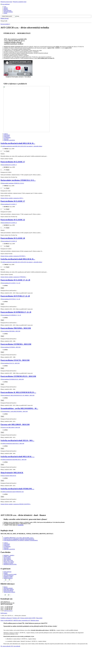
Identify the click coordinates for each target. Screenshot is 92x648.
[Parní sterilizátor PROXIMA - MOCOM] (10, 331)
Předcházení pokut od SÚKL (10, 564)
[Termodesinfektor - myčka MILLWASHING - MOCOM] (14, 411)
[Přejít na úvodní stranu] (5, 4)
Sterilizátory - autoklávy (8, 555)
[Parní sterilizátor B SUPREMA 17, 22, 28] (11, 315)
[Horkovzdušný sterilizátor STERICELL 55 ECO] (12, 183)
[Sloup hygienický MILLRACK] (8, 475)
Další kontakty (4, 613)
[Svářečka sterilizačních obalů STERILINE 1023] (12, 491)
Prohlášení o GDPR (8, 577)
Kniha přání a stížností (8, 589)
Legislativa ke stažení (8, 563)
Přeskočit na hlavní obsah (6, 1)
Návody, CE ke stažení (8, 561)
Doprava (5, 586)
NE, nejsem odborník (5, 646)
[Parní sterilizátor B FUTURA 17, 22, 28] (10, 299)
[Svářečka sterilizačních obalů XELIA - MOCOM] (12, 443)
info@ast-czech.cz (8, 610)
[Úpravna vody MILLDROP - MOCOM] (10, 427)
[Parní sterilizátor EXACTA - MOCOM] (10, 363)
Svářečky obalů (6, 556)
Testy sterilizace (7, 558)
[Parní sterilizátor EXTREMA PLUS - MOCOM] (12, 379)
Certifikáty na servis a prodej (9, 574)
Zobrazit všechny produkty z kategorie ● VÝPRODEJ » (13, 277)
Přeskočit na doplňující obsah (19, 1)
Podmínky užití (16, 618)
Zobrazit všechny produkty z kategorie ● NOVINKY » (13, 256)
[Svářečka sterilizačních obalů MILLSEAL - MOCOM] (13, 459)
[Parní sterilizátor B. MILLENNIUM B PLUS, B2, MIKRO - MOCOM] (17, 395)
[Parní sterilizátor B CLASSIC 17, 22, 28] (10, 283)
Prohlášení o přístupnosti (6, 618)
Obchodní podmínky (8, 588)
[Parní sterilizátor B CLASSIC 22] (9, 222)
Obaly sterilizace (7, 559)
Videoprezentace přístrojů (9, 592)
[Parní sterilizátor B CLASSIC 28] (9, 241)
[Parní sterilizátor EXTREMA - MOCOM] (10, 347)
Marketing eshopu (35, 620)
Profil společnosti (7, 571)
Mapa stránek (39, 618)
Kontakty (5, 573)
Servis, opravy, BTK (8, 560)
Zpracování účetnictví (8, 575)
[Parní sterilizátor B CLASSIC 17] (9, 164)
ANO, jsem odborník (15, 646)
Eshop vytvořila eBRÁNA (7, 620)
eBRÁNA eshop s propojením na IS (21, 620)
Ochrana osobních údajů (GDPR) (27, 618)
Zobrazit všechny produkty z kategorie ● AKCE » (12, 198)
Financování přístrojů (8, 590)
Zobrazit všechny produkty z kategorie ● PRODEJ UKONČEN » (16, 504)
